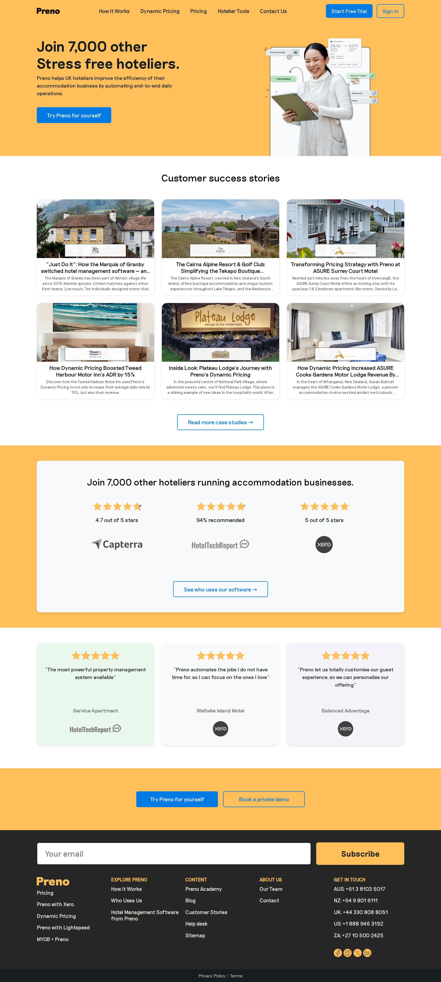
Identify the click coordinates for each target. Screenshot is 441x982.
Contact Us (273, 11)
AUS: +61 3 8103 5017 (359, 889)
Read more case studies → (220, 422)
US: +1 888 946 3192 (359, 923)
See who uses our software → (220, 589)
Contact (269, 900)
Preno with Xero (55, 904)
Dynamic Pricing (160, 11)
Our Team (271, 889)
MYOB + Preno (53, 939)
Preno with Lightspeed (63, 927)
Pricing (198, 11)
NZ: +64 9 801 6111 (356, 900)
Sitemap (195, 935)
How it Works (114, 11)
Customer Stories (206, 912)
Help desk (196, 923)
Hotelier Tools (233, 11)
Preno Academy (203, 889)
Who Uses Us (126, 900)
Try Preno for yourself (74, 115)
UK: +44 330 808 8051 (361, 912)
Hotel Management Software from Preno (145, 915)
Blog (190, 900)
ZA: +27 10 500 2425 (359, 935)
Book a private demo (264, 799)
